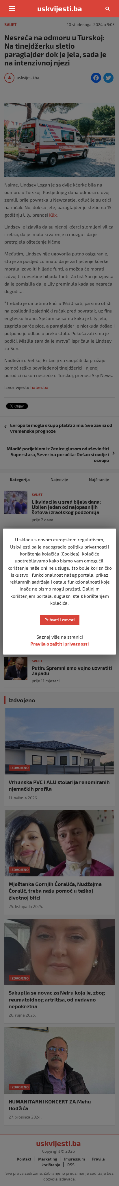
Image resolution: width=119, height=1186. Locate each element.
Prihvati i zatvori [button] (59, 619)
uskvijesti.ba (59, 8)
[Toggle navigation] (11, 8)
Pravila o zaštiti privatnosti (59, 643)
